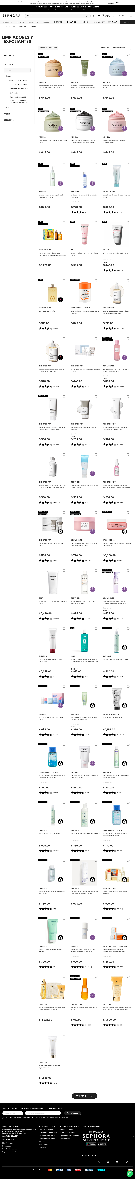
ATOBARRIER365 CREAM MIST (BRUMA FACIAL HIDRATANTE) (84, 196)
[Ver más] (52, 78)
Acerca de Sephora (67, 1130)
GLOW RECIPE (108, 366)
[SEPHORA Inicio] (11, 16)
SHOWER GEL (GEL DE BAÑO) (47, 311)
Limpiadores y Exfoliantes (26, 26)
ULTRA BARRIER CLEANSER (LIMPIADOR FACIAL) (116, 253)
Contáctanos (43, 1147)
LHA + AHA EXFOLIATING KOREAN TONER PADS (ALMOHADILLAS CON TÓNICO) (84, 544)
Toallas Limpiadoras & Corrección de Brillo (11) (19, 101)
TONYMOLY (75, 482)
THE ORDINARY (109, 308)
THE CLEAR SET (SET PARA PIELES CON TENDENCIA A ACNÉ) (85, 370)
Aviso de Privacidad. (61, 1118)
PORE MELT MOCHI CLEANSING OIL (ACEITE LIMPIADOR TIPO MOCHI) (51, 196)
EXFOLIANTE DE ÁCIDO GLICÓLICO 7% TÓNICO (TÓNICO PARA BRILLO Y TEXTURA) (116, 312)
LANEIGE (42, 714)
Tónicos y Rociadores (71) (19, 89)
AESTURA (75, 192)
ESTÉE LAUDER (109, 192)
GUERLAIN (43, 1004)
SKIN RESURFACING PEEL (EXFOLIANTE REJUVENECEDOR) (50, 1067)
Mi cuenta (122, 16)
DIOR (41, 598)
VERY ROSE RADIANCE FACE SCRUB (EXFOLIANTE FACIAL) (84, 254)
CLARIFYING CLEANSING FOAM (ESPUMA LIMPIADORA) (50, 660)
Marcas (127, 22)
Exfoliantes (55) (16, 93)
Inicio (5, 26)
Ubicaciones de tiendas (47, 1139)
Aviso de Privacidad (67, 1133)
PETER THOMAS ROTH (112, 714)
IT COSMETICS (109, 540)
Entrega (42, 1142)
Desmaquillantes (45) (18, 97)
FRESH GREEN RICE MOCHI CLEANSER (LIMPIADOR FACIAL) (53, 141)
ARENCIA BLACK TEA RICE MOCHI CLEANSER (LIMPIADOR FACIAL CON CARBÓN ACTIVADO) (83, 141)
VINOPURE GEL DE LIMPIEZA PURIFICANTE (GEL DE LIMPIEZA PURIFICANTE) (84, 718)
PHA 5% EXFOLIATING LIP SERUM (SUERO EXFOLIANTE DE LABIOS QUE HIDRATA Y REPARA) (116, 486)
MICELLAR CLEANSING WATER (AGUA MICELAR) (116, 659)
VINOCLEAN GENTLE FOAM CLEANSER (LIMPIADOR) (85, 833)
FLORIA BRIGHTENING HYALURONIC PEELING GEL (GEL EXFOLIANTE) (84, 486)
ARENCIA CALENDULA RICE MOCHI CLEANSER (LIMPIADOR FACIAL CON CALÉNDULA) (51, 87)
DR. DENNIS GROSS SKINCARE (115, 946)
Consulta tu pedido (46, 1130)
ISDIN (73, 656)
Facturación (43, 1144)
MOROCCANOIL (45, 250)
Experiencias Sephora (10, 1152)
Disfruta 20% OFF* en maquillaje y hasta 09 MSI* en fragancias (66, 7)
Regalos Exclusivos (9, 1149)
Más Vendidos (7, 1143)
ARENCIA (42, 82)
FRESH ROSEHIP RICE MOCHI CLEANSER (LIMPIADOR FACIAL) (114, 141)
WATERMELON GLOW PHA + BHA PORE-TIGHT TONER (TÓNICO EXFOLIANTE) (115, 370)
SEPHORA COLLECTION (80, 308)
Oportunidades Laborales (69, 1136)
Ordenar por (104, 48)
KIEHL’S (106, 250)
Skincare (12, 26)
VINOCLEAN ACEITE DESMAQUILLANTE (50, 833)
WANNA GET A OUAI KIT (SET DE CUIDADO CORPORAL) (115, 893)
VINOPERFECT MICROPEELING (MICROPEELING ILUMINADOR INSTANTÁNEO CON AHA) (84, 893)
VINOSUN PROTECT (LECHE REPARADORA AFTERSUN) (50, 951)
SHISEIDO (43, 656)
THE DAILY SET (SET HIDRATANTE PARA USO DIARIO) (51, 544)
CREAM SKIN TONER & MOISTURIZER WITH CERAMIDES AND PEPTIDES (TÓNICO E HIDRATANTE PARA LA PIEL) (83, 951)
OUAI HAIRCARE (109, 888)
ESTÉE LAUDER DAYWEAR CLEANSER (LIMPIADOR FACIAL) (116, 196)
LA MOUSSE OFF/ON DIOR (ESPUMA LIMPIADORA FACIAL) (53, 602)
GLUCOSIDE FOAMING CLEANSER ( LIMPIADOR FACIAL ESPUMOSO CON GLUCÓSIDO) (52, 428)
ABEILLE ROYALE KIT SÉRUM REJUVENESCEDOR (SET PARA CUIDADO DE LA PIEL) (52, 1009)
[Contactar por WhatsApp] (130, 1174)
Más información (111, 2)
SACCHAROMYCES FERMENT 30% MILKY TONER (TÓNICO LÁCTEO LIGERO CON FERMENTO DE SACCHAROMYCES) (52, 487)
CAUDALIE (107, 656)
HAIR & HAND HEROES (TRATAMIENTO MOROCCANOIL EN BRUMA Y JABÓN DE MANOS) (52, 254)
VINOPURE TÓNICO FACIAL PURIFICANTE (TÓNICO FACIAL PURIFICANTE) (116, 776)
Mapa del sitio (65, 1139)
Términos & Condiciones (48, 1133)
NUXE (73, 250)
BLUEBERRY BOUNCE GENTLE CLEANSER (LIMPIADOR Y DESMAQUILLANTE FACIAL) (114, 602)
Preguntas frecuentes (47, 1136)
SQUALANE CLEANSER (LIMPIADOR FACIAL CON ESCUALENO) (84, 428)
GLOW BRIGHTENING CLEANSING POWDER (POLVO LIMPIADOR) (85, 312)
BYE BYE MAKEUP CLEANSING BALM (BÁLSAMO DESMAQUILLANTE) (117, 544)
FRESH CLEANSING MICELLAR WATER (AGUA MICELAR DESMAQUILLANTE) (115, 835)
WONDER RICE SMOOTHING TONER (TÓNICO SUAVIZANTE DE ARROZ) (83, 602)
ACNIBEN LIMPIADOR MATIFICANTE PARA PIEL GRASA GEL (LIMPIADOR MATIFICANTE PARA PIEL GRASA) (84, 661)
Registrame (72, 1113)
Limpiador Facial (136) (18, 84)
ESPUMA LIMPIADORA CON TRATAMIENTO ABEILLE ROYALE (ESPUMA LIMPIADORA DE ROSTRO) (117, 1009)
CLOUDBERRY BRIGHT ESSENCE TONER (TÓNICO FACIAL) (84, 1009)
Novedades (6, 1146)
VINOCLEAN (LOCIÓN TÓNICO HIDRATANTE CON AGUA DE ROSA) (52, 893)
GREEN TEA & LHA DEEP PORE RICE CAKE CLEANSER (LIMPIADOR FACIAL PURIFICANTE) (83, 87)
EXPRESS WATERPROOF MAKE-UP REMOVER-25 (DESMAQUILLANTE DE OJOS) (53, 776)
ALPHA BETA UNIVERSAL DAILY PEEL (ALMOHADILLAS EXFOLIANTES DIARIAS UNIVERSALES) (114, 951)
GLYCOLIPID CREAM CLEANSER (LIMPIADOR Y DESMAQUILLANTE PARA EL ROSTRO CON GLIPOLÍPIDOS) (115, 429)
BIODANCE (75, 772)
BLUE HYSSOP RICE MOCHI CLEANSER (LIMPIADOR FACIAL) (117, 87)
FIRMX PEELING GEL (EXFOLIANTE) (112, 717)
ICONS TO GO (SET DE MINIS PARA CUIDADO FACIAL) (51, 718)
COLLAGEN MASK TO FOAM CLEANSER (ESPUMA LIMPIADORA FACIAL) (84, 776)
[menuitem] (7, 22)
